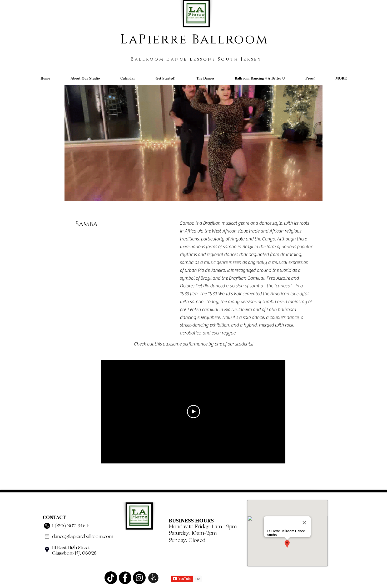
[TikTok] (111, 577)
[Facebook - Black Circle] (125, 577)
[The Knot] (153, 577)
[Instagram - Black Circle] (139, 577)
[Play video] (193, 411)
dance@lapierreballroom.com (82, 536)
